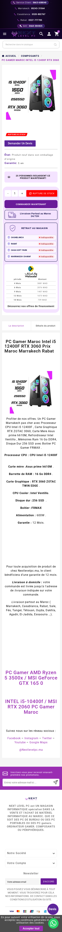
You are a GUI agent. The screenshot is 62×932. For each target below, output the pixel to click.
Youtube (20, 742)
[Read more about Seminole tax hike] (55, 782)
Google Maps (38, 742)
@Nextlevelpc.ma (31, 749)
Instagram (31, 738)
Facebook (14, 738)
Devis (52, 909)
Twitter (47, 738)
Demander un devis (20, 143)
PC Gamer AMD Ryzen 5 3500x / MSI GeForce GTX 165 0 (31, 678)
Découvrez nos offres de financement (31, 306)
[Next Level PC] (23, 34)
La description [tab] (16, 326)
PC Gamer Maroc (39, 709)
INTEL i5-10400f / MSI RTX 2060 (31, 704)
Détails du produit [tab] (45, 326)
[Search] (55, 44)
